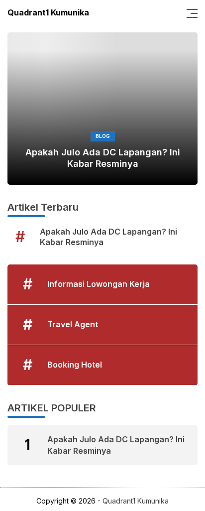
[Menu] (189, 12)
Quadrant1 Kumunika (48, 12)
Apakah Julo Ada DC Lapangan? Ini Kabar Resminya (102, 158)
